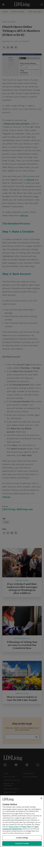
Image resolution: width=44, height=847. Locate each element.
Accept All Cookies (22, 843)
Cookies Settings (22, 838)
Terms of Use (13, 827)
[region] (22, 821)
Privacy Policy (26, 827)
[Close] (41, 798)
